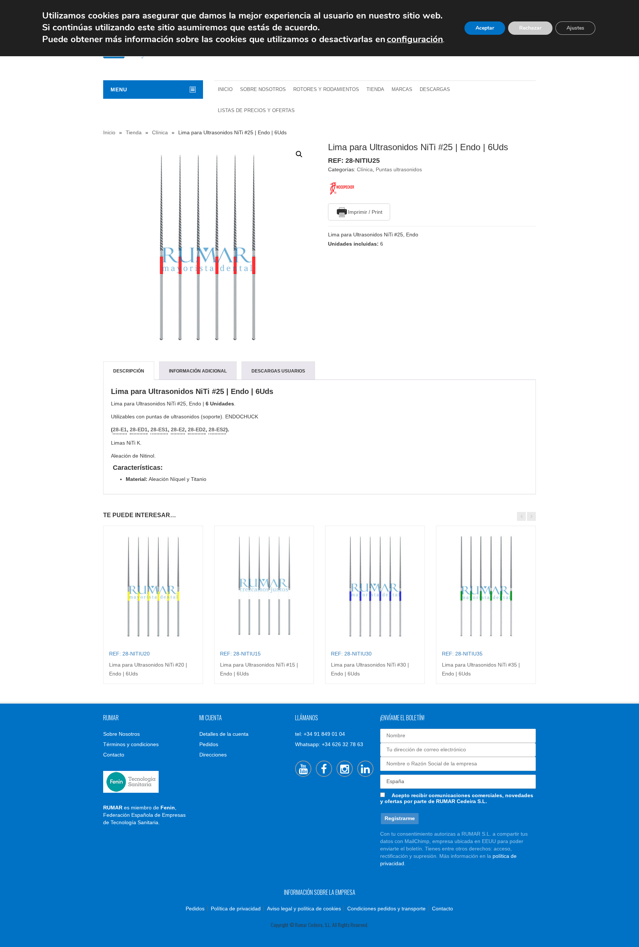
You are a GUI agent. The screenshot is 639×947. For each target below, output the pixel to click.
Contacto (113, 755)
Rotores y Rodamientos (326, 89)
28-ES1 (159, 429)
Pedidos (208, 744)
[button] (299, 154)
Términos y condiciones (131, 744)
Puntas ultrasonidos (399, 169)
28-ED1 (139, 429)
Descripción (128, 371)
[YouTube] (303, 769)
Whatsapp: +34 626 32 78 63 (329, 744)
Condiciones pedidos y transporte (386, 908)
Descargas (435, 89)
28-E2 (178, 429)
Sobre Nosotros (263, 89)
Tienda (375, 89)
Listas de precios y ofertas (256, 110)
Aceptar (485, 27)
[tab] (128, 371)
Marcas (402, 89)
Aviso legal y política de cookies (304, 908)
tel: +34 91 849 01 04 (320, 734)
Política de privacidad (236, 908)
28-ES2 (217, 429)
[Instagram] (345, 769)
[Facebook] (324, 769)
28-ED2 (197, 429)
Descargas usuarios (278, 371)
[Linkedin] (365, 769)
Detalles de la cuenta (223, 734)
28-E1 (120, 429)
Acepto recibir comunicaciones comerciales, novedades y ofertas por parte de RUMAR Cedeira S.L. (456, 798)
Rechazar (530, 27)
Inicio (225, 89)
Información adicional (198, 371)
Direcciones (213, 755)
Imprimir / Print (365, 212)
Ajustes (575, 27)
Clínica (160, 132)
